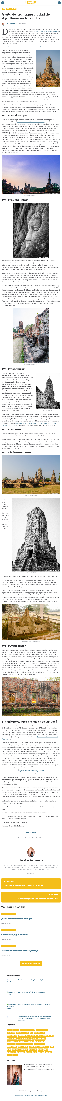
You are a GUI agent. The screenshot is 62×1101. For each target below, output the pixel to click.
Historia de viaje (11, 8)
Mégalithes (24, 1049)
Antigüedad (23, 1030)
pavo (30, 1049)
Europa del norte (39, 1044)
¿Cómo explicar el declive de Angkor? (17, 919)
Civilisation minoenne (38, 1038)
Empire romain (21, 1044)
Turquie (9, 1055)
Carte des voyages (36, 1095)
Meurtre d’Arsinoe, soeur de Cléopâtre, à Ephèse (34, 1004)
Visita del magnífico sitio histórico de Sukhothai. (37, 899)
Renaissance (21, 1052)
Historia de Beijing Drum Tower (14, 934)
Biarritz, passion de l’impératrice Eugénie (31, 980)
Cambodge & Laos (39, 1033)
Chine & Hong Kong (47, 1035)
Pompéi (40, 1049)
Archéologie (11, 1033)
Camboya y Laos (12, 1035)
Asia (4, 8)
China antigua (22, 1035)
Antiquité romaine (41, 1030)
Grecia (20, 1046)
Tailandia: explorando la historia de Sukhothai (23, 885)
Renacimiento (11, 1052)
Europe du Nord (12, 1046)
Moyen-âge (15, 1049)
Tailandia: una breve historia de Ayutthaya (19, 950)
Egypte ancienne (40, 1041)
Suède (34, 1052)
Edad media (30, 1041)
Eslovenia (30, 1044)
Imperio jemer (33, 1046)
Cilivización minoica (24, 1038)
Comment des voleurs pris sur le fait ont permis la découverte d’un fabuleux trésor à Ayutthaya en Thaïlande (34, 1018)
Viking (15, 1055)
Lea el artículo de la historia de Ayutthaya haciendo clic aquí (23, 47)
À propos (44, 1095)
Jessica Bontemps (12, 23)
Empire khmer (11, 1044)
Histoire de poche (20, 1095)
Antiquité (32, 1030)
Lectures (27, 1095)
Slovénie (28, 1052)
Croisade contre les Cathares (16, 1041)
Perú (35, 1049)
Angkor (9, 1030)
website (31, 873)
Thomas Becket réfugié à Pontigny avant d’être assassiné (33, 993)
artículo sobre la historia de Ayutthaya (46, 31)
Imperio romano (43, 1046)
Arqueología (20, 1033)
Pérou (46, 1049)
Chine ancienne (11, 1038)
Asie (31, 1033)
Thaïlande (49, 1052)
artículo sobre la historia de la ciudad (30, 122)
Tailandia (33, 832)
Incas (51, 1046)
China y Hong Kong (34, 1035)
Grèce (25, 1046)
